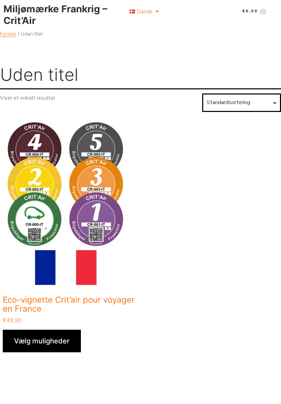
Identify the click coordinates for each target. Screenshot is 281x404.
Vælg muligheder (42, 341)
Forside (8, 34)
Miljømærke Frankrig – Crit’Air (55, 14)
